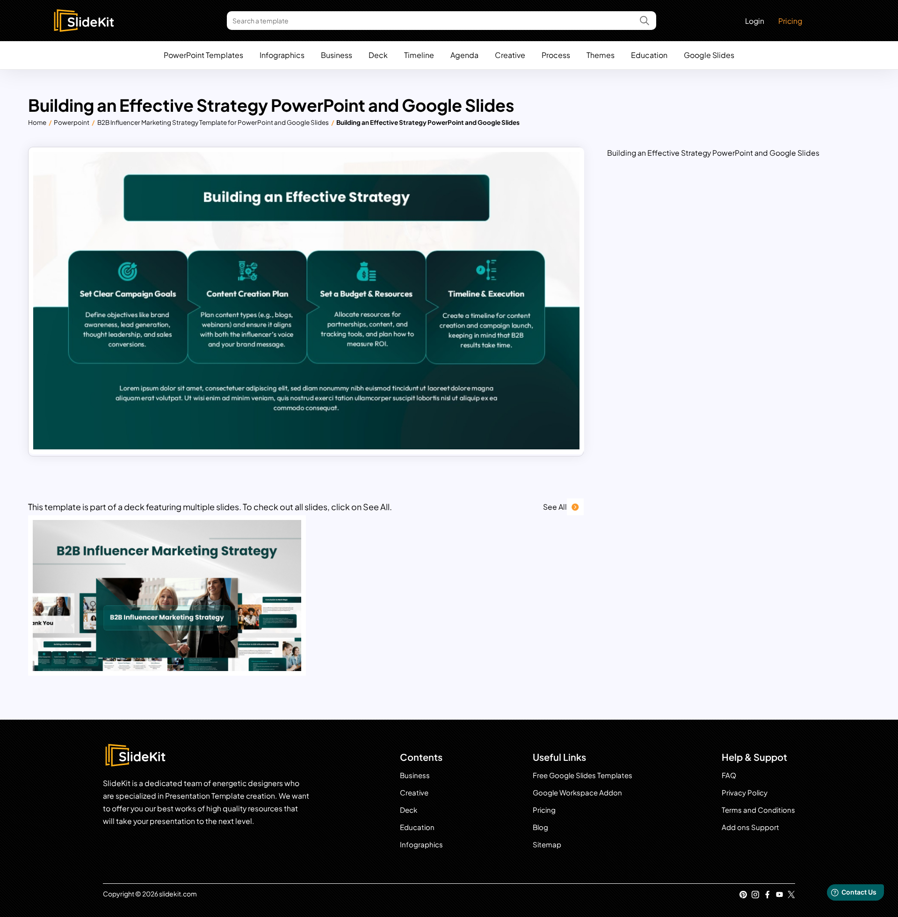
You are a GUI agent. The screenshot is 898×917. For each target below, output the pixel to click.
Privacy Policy (745, 792)
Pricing (790, 20)
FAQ (729, 775)
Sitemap (547, 844)
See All (555, 506)
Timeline (419, 55)
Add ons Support (750, 827)
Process (556, 55)
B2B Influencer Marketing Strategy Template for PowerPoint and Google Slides (213, 122)
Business (336, 55)
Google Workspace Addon (577, 792)
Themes (601, 55)
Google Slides (709, 55)
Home (37, 122)
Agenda (464, 55)
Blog (540, 827)
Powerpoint (71, 122)
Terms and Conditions (758, 809)
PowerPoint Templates (203, 55)
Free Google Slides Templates (582, 775)
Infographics (282, 55)
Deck (378, 55)
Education (649, 55)
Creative (510, 55)
